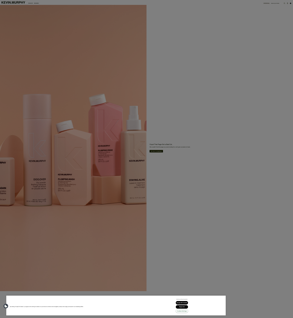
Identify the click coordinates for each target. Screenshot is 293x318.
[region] (116, 305)
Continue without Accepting (182, 299)
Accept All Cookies (182, 302)
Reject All (181, 307)
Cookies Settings (182, 311)
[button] (5, 306)
